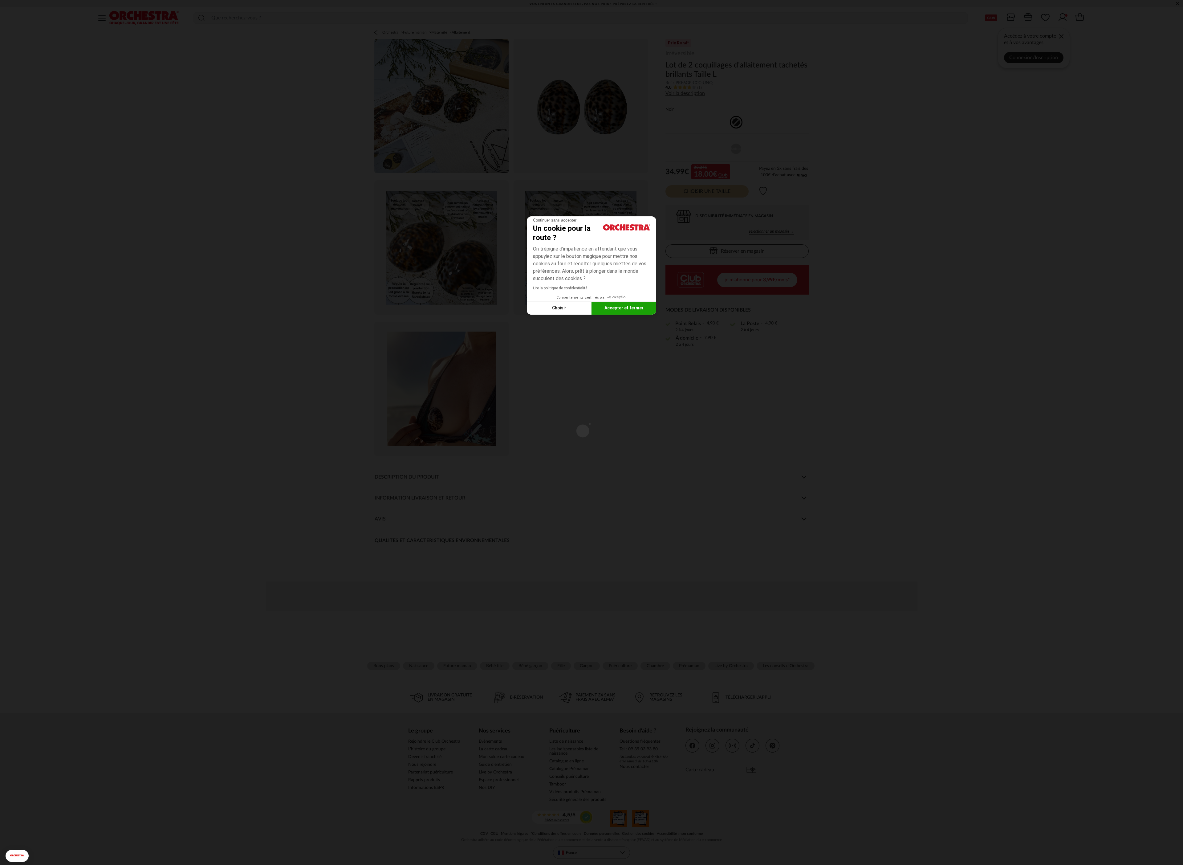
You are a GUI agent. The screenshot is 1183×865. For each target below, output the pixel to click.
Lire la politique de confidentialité (560, 288)
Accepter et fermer (624, 307)
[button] (17, 856)
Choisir (559, 307)
